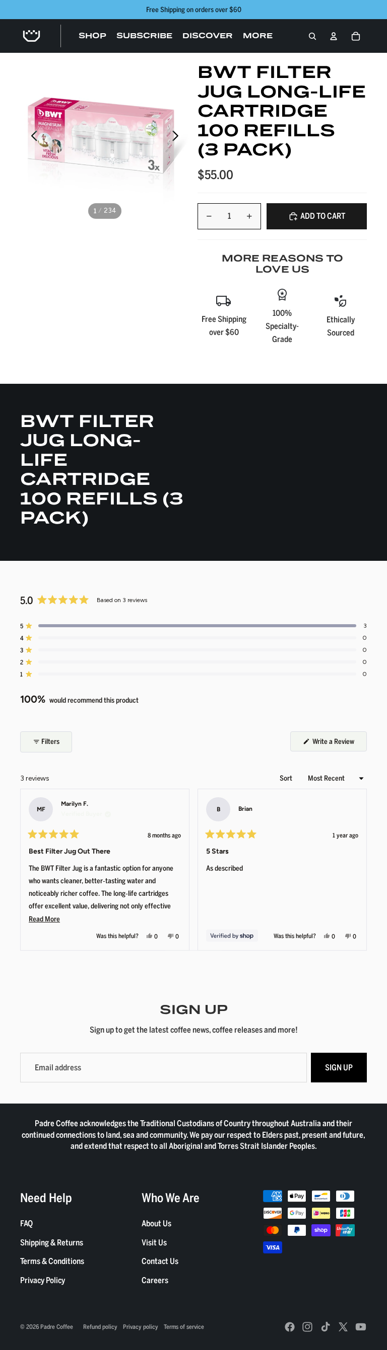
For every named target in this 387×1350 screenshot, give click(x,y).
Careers (155, 1280)
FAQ (26, 1223)
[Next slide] (178, 137)
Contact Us (160, 1261)
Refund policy (100, 1326)
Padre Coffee (56, 1326)
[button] (193, 626)
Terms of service (184, 1326)
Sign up (339, 1067)
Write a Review (339, 743)
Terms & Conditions (52, 1261)
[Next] (355, 870)
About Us (156, 1223)
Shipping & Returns (51, 1242)
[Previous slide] (31, 137)
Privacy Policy (42, 1280)
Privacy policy (140, 1326)
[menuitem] (258, 36)
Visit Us (154, 1242)
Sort (287, 778)
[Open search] (312, 36)
